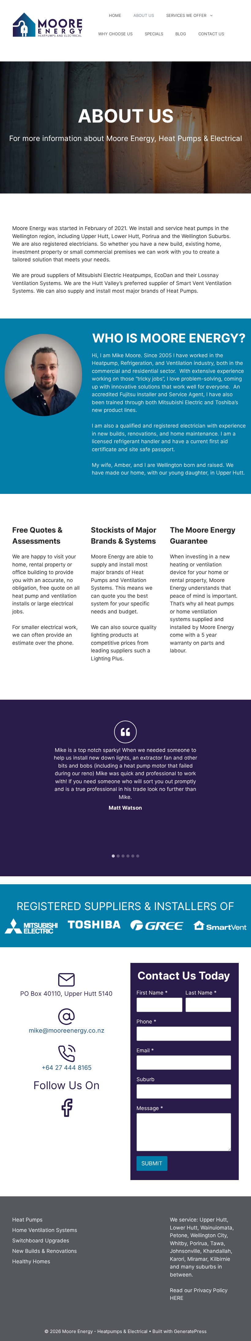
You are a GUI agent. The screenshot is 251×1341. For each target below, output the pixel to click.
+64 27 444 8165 (67, 1067)
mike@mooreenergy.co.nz (66, 1030)
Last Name (201, 993)
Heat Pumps (27, 1220)
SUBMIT (152, 1163)
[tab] (113, 856)
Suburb (146, 1079)
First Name (152, 993)
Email (145, 1050)
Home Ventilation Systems (44, 1230)
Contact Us (211, 33)
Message (150, 1108)
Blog (180, 33)
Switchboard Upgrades (40, 1240)
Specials (154, 33)
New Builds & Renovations (44, 1251)
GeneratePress (190, 1331)
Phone (146, 1021)
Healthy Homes (31, 1261)
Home (115, 15)
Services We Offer (186, 15)
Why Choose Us (115, 33)
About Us (143, 15)
